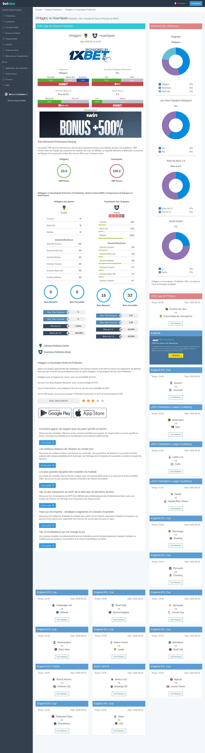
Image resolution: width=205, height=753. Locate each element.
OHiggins (75, 35)
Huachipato (107, 35)
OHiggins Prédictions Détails (56, 345)
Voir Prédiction (175, 324)
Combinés (195, 3)
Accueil (39, 10)
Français (181, 3)
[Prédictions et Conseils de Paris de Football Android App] (55, 413)
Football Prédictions (53, 10)
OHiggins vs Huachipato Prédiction (80, 10)
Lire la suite (46, 442)
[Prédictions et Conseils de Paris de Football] (9, 3)
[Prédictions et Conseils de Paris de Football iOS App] (90, 413)
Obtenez (176, 356)
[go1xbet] (63, 84)
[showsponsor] (90, 54)
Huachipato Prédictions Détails (57, 352)
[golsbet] (63, 105)
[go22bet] (117, 84)
